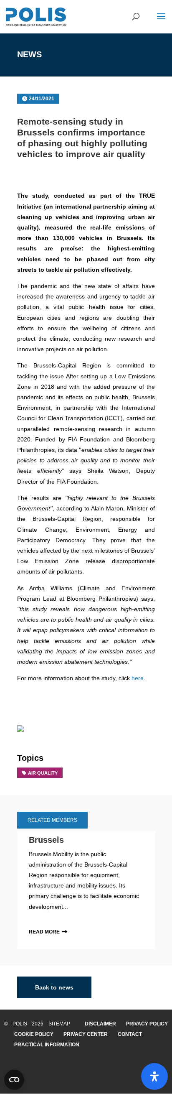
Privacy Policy (147, 1024)
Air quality (43, 772)
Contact (130, 1034)
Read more (44, 932)
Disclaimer (100, 1024)
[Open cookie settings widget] (14, 1080)
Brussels (46, 839)
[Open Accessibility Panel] (154, 1076)
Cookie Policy (33, 1034)
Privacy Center (85, 1034)
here (138, 678)
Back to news (54, 987)
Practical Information (46, 1045)
